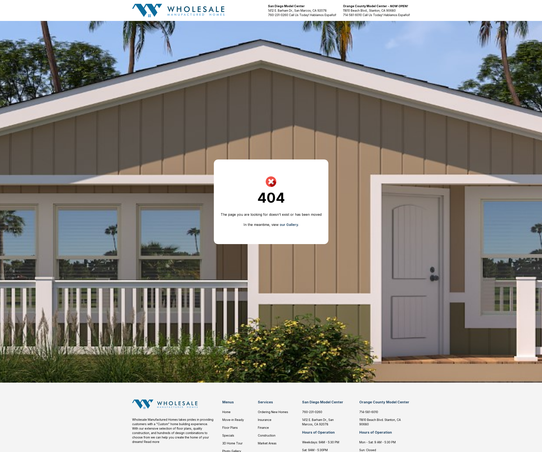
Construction (266, 435)
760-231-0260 (278, 15)
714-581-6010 (352, 15)
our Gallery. (289, 225)
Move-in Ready (233, 420)
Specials (228, 435)
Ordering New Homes (273, 412)
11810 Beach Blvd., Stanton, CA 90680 (369, 10)
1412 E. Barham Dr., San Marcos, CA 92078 (297, 10)
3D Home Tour (232, 443)
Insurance (264, 420)
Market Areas (267, 443)
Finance (263, 427)
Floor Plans (230, 427)
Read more (151, 442)
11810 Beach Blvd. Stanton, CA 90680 (380, 422)
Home (226, 412)
